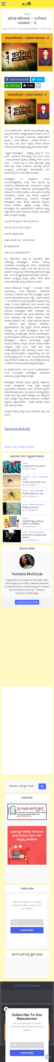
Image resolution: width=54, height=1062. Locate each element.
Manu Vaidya (30, 469)
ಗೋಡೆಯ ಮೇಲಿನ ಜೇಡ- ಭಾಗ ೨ (34, 482)
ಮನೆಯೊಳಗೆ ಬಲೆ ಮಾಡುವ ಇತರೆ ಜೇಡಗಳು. (34, 536)
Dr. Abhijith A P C (32, 485)
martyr (31, 446)
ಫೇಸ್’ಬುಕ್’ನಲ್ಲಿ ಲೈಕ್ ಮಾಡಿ (27, 954)
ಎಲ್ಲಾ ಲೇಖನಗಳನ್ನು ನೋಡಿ (27, 602)
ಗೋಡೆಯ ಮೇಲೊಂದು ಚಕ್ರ (32, 493)
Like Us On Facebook (27, 985)
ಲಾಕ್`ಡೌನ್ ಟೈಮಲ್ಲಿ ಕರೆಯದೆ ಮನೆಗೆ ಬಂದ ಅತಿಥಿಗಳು (32, 522)
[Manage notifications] (47, 1056)
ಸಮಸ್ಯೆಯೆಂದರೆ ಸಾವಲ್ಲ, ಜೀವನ (33, 466)
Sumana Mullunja (29, 28)
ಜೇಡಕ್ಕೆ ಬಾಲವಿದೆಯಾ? (30, 507)
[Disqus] (27, 646)
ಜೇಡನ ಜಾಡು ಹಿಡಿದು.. (37, 490)
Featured (26, 477)
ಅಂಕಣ (27, 14)
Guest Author (30, 526)
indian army (11, 446)
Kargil (22, 446)
